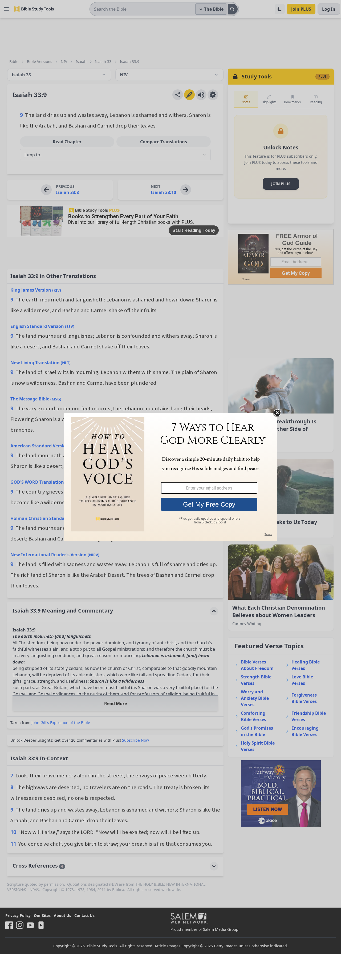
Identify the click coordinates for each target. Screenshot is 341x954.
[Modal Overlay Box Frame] (170, 477)
